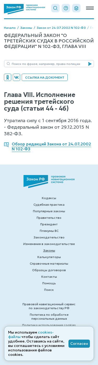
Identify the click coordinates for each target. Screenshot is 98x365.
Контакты (49, 277)
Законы (26, 28)
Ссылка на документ (44, 77)
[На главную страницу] (24, 9)
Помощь (49, 283)
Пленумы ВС (49, 231)
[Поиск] (55, 8)
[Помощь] (66, 8)
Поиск (49, 290)
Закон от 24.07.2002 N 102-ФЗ (61, 28)
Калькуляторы (49, 257)
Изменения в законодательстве (49, 244)
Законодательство (49, 237)
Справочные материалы (49, 263)
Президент (49, 224)
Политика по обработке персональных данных (49, 316)
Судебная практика (49, 204)
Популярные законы (49, 211)
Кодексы (49, 198)
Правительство (49, 218)
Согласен (79, 343)
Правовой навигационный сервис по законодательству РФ (49, 306)
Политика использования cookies (49, 325)
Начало (10, 28)
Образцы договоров (49, 270)
